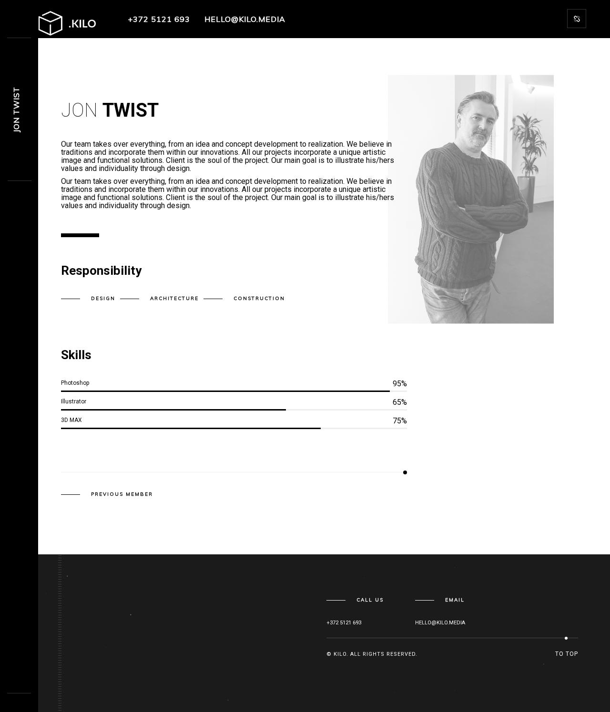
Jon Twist (16, 109)
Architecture (174, 298)
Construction (259, 298)
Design (103, 298)
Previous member (122, 494)
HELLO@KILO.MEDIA (244, 19)
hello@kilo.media (440, 623)
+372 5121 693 (159, 19)
